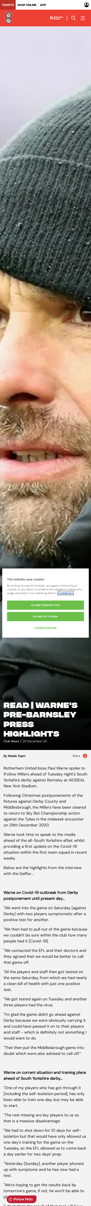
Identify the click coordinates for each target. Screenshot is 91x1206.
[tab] (8, 5)
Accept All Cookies (45, 616)
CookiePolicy (65, 593)
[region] (45, 603)
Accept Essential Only (45, 605)
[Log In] (86, 5)
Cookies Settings (45, 627)
